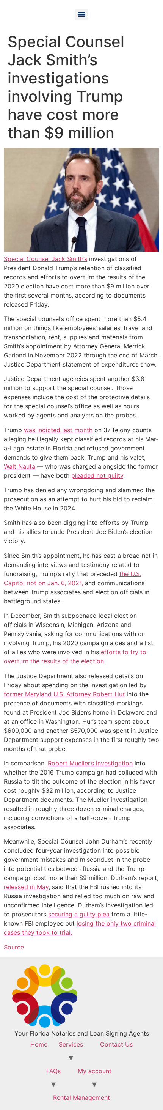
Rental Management (81, 1097)
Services (71, 1044)
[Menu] (81, 14)
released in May (26, 887)
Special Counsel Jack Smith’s (45, 259)
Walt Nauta (19, 466)
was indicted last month (58, 430)
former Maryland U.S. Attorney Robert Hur (64, 694)
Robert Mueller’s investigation (90, 763)
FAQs (53, 1071)
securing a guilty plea (79, 914)
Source (14, 947)
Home (38, 1044)
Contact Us (116, 1044)
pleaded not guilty (97, 475)
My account (94, 1071)
